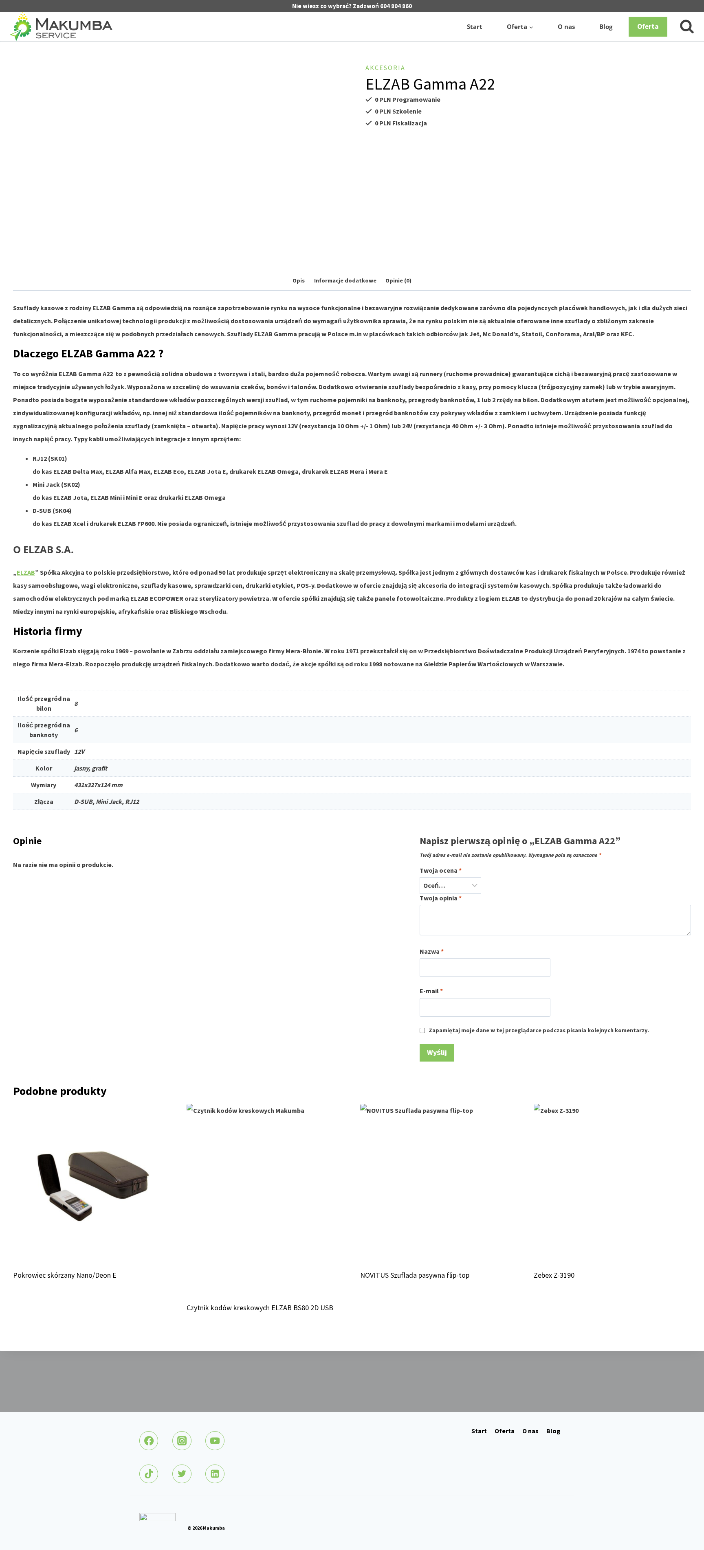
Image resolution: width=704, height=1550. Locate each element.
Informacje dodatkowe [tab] (345, 280)
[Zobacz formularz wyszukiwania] (682, 27)
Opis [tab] (299, 280)
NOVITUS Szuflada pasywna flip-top (414, 1275)
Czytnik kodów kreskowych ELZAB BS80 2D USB (260, 1307)
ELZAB (26, 572)
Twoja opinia (441, 898)
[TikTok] (148, 1474)
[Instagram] (181, 1440)
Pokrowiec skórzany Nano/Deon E (65, 1275)
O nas (566, 26)
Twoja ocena (441, 870)
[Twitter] (181, 1474)
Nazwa (432, 951)
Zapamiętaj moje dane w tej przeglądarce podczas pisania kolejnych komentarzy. (539, 1030)
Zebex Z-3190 (554, 1275)
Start (474, 26)
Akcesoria (385, 67)
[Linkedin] (214, 1474)
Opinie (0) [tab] (398, 280)
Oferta (648, 26)
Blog (605, 26)
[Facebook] (148, 1440)
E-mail (431, 991)
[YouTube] (214, 1440)
